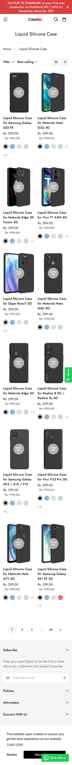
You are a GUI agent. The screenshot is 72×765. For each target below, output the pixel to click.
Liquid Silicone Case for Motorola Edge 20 (18, 390)
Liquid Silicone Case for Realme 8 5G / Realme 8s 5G (52, 393)
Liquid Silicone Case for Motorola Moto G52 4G (52, 123)
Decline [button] (12, 754)
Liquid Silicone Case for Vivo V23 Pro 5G (52, 477)
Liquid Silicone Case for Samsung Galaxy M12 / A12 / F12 (17, 479)
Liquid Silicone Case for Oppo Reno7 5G (17, 301)
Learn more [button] (15, 744)
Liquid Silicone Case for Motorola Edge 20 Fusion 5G (18, 217)
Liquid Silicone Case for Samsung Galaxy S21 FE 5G (52, 574)
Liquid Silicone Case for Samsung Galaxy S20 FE (17, 123)
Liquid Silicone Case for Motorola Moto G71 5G (17, 574)
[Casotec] (36, 19)
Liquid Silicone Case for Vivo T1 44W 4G (52, 215)
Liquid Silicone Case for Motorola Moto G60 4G (52, 303)
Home (7, 49)
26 (51, 629)
